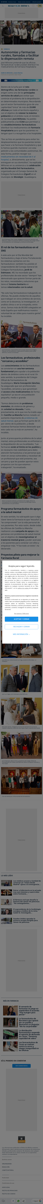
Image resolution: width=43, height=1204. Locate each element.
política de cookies (23, 588)
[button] (21, 614)
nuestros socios (33, 570)
